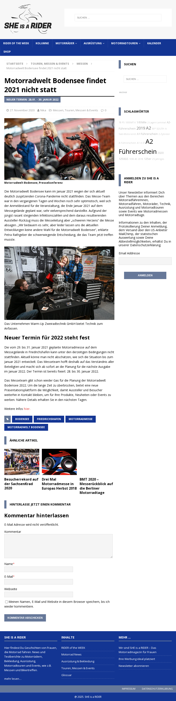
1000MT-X (130, 122)
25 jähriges (158, 158)
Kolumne (42, 43)
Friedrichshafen (49, 419)
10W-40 (133, 158)
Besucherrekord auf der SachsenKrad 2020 (21, 484)
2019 (141, 128)
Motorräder (65, 43)
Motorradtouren (124, 43)
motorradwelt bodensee (26, 427)
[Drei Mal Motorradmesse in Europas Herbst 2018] (59, 462)
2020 (161, 153)
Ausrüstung (93, 43)
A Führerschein (127, 142)
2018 (140, 158)
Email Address (128, 253)
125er (147, 159)
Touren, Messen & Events (50, 64)
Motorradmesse (81, 419)
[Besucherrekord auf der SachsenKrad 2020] (21, 462)
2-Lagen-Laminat (156, 122)
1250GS (123, 159)
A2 (148, 128)
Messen (58, 110)
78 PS (121, 122)
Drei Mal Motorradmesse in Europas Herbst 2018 (59, 484)
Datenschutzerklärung (145, 245)
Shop (7, 51)
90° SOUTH (158, 128)
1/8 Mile (142, 122)
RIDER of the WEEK (16, 43)
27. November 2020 (22, 110)
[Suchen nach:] (118, 17)
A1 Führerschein (147, 134)
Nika (43, 110)
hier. (27, 409)
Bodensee (22, 419)
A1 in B (141, 142)
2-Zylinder (164, 134)
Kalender (154, 43)
